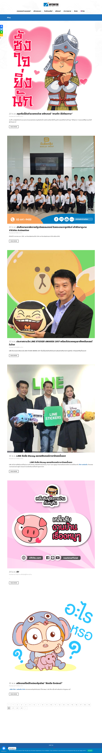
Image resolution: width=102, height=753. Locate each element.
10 (51, 705)
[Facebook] (1, 26)
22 (17, 708)
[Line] (1, 32)
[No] (100, 750)
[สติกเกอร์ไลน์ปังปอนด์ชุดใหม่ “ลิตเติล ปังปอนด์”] (51, 636)
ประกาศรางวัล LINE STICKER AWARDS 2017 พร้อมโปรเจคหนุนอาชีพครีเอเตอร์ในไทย (50, 343)
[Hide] (0, 38)
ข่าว (22, 116)
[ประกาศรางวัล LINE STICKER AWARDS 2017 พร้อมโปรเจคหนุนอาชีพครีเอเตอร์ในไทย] (51, 294)
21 (13, 708)
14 (68, 705)
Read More (14, 126)
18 (85, 705)
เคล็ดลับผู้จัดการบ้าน (26, 574)
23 (21, 708)
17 (80, 705)
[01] (51, 524)
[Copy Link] (1, 35)
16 (76, 705)
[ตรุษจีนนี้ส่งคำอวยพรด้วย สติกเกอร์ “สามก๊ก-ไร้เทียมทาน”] (51, 66)
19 (89, 705)
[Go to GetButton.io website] (3, 751)
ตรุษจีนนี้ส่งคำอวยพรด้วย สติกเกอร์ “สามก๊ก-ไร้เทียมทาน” (45, 113)
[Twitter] (1, 29)
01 (17, 571)
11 (55, 705)
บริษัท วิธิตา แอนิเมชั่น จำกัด (17, 689)
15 (72, 705)
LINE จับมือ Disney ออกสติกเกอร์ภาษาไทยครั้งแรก (41, 456)
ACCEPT (90, 750)
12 (59, 705)
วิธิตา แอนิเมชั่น (83, 464)
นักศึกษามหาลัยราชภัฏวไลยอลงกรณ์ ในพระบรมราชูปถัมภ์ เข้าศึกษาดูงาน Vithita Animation (48, 228)
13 (63, 705)
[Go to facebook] (4, 748)
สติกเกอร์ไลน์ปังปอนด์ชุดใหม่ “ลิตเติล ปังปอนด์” (39, 683)
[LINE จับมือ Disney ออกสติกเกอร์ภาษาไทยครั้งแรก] (51, 408)
